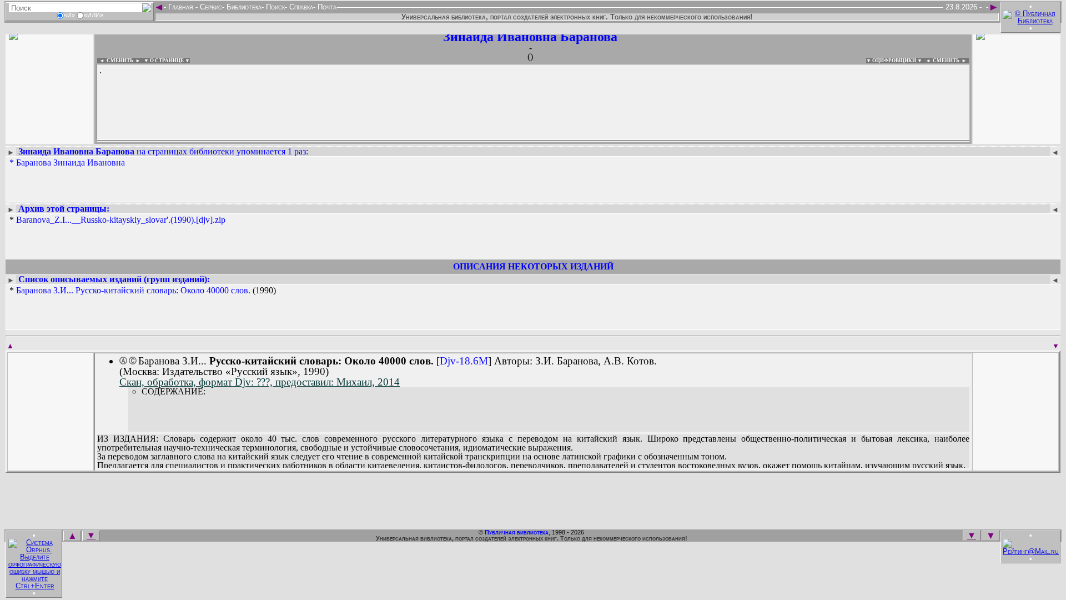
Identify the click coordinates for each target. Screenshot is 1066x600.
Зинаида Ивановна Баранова (530, 36)
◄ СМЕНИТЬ (115, 60)
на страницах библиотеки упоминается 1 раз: (163, 151)
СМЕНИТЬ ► (951, 60)
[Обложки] (1016, 137)
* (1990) (142, 290)
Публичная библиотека (517, 532)
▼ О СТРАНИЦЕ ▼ (167, 60)
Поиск (274, 7)
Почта (325, 7)
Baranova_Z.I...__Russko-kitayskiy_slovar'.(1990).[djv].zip (120, 219)
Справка (300, 7)
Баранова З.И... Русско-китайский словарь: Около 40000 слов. (133, 290)
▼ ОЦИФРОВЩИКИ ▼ (894, 60)
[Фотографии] (49, 137)
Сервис (210, 7)
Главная (180, 7)
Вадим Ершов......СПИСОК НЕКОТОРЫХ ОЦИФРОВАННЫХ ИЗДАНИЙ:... (366, 141)
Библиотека (243, 7)
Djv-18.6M (464, 361)
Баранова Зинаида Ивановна (70, 162)
